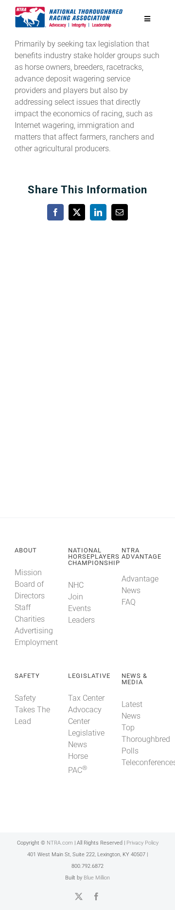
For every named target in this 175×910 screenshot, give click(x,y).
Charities (30, 619)
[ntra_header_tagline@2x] (69, 9)
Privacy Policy (142, 843)
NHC (76, 585)
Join (75, 596)
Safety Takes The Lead (32, 709)
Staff (23, 607)
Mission (28, 572)
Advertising (34, 630)
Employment (36, 642)
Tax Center (86, 698)
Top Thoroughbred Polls (146, 739)
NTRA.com (60, 843)
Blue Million (97, 878)
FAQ (129, 602)
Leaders (81, 620)
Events (79, 608)
